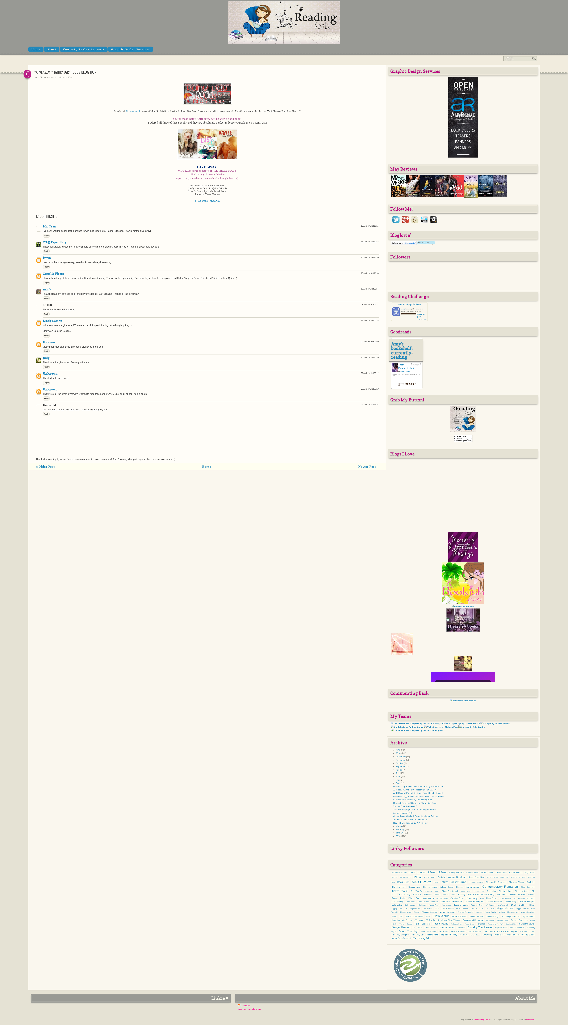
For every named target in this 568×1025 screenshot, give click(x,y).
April (398, 783)
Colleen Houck (446, 887)
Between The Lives (518, 877)
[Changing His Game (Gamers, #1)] (485, 196)
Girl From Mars (442, 898)
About (52, 49)
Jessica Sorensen (494, 902)
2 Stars (412, 873)
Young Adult (424, 938)
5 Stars (442, 872)
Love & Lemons (462, 909)
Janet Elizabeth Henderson (428, 902)
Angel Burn (529, 873)
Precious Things (502, 920)
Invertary (521, 898)
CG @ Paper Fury (55, 242)
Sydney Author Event (428, 931)
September (401, 766)
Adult (483, 872)
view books (422, 320)
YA (414, 938)
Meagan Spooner (429, 912)
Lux (487, 909)
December (401, 756)
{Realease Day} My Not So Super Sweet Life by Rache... (419, 796)
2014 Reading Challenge (409, 304)
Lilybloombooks (133, 111)
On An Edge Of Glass (450, 920)
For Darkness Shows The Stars (511, 895)
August (399, 770)
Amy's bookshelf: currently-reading (402, 350)
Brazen (436, 882)
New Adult (441, 916)
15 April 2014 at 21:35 (370, 257)
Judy (46, 358)
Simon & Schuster (431, 927)
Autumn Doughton (457, 877)
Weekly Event (527, 935)
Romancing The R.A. (495, 924)
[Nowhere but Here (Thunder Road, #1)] (398, 196)
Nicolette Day (492, 916)
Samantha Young (526, 924)
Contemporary (472, 887)
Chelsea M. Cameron (496, 882)
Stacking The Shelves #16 (405, 806)
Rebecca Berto (456, 924)
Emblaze (417, 895)
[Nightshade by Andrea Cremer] (407, 727)
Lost (437, 909)
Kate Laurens (447, 905)
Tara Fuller (443, 931)
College (459, 887)
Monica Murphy (490, 912)
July (398, 773)
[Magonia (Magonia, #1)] (427, 196)
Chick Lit (530, 882)
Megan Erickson (447, 912)
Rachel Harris (440, 923)
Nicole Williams (476, 916)
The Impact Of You (527, 931)
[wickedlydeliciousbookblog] (463, 680)
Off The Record (432, 920)
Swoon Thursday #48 (403, 813)
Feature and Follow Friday (481, 894)
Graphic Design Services (130, 49)
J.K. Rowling (397, 902)
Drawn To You (479, 891)
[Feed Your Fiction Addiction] (463, 649)
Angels (394, 877)
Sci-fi (419, 928)
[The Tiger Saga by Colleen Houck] (462, 723)
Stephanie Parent (501, 927)
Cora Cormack (527, 887)
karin (47, 258)
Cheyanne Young (516, 882)
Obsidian (396, 920)
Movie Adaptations (527, 912)
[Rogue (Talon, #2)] (500, 196)
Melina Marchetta (465, 912)
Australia (441, 877)
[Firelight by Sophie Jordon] (495, 723)
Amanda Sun (500, 873)
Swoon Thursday (408, 931)
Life (406, 909)
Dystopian (491, 891)
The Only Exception (400, 935)
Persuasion (490, 920)
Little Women (427, 909)
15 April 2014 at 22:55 (370, 289)
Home (36, 49)
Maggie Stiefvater (522, 909)
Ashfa (47, 289)
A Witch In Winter (472, 873)
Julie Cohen (397, 905)
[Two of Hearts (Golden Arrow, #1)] (413, 196)
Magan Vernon (505, 908)
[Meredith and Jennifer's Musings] (463, 495)
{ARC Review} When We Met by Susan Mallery (414, 790)
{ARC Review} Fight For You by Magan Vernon (414, 809)
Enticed (445, 895)
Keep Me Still (477, 905)
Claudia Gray (414, 887)
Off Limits (418, 920)
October (400, 763)
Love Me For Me (477, 909)
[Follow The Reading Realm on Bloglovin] (404, 244)
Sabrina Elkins (511, 924)
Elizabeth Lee (505, 891)
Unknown (62, 77)
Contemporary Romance (500, 886)
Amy (403, 309)
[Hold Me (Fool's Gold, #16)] (471, 197)
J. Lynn (530, 898)
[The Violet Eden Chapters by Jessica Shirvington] (417, 723)
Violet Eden (499, 935)
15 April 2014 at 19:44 (370, 242)
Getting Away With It (425, 898)
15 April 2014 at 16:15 (370, 226)
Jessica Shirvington (474, 901)
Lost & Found (447, 909)
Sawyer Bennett (401, 927)
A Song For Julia (456, 873)
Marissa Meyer (405, 912)
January (400, 833)
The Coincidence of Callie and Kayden (500, 931)
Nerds (428, 916)
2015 (398, 750)
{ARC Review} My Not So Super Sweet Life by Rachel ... (419, 793)
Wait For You (513, 935)
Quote (401, 924)
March (399, 826)
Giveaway (44, 77)
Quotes (409, 924)
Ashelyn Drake (429, 877)
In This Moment (505, 898)
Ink (514, 898)
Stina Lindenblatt (517, 928)
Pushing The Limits (519, 920)
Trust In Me (464, 935)
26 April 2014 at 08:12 (370, 373)
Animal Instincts (405, 877)
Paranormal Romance (473, 920)
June (398, 776)
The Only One (418, 935)
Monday (479, 912)
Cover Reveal (400, 891)
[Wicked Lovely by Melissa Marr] (441, 727)
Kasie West (434, 905)
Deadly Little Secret (432, 891)
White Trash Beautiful (401, 938)
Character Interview (476, 882)
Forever (531, 895)
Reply (46, 236)
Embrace (427, 895)
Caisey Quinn (458, 882)
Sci (414, 927)
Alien (490, 873)
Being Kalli (504, 877)
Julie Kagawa (410, 905)
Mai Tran (49, 226)
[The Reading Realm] (463, 431)
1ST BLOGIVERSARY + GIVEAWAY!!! (410, 819)
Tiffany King (432, 935)
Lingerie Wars (415, 909)
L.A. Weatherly (503, 905)
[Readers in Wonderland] (463, 700)
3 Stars (421, 872)
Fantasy (461, 895)
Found (394, 898)
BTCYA (445, 882)
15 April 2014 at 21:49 (370, 273)
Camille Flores (53, 273)
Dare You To (416, 891)
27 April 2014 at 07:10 (370, 389)
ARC (417, 877)
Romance (481, 924)
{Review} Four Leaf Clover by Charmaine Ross (414, 803)
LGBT (513, 905)
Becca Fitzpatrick (476, 877)
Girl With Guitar (457, 898)
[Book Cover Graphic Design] (463, 157)
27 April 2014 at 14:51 (370, 405)
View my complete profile (249, 1009)
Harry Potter (491, 898)
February (400, 829)
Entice (437, 895)
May (398, 780)
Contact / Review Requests (84, 49)
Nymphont (530, 1020)
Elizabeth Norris (522, 891)
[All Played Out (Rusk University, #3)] (442, 196)
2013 (398, 836)
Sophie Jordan (447, 927)
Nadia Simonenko (414, 916)
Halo (482, 898)
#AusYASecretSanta (399, 873)
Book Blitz (403, 882)
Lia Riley (523, 905)
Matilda (416, 912)
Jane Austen (410, 902)
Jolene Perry (510, 902)
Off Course (407, 920)
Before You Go (492, 877)
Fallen (453, 895)
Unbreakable (475, 935)
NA (401, 916)
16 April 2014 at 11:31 (370, 305)
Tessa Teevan (474, 931)
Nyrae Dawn (528, 916)
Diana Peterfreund (450, 891)
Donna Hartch (466, 891)
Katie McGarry (461, 905)
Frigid (410, 898)
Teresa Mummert (458, 931)
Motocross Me (512, 912)
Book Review (421, 882)
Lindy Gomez (52, 321)
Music (394, 916)
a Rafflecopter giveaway (207, 201)
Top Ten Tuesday (449, 935)
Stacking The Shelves (480, 927)
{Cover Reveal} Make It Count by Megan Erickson (416, 816)
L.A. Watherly (490, 905)
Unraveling (487, 935)
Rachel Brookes (422, 924)
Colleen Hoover (430, 887)
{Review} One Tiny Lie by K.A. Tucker (410, 823)
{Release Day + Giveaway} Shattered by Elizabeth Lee (418, 786)
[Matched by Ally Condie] (471, 727)
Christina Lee (398, 887)
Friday (403, 898)
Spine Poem (461, 927)
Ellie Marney (404, 895)
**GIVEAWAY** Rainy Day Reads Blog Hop (412, 799)
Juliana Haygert (526, 901)
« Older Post (45, 466)
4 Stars (431, 872)
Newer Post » (368, 466)
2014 (398, 753)
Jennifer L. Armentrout (451, 901)
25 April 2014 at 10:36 (370, 357)
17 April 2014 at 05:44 (370, 320)
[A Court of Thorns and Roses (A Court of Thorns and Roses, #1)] (456, 196)
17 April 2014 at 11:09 (370, 342)
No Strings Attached (511, 916)
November (401, 760)
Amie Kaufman (405, 371)
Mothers (502, 912)
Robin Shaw (469, 924)
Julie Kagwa (422, 905)
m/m (492, 909)
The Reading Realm (482, 1020)
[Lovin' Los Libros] (463, 605)
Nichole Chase (459, 916)
